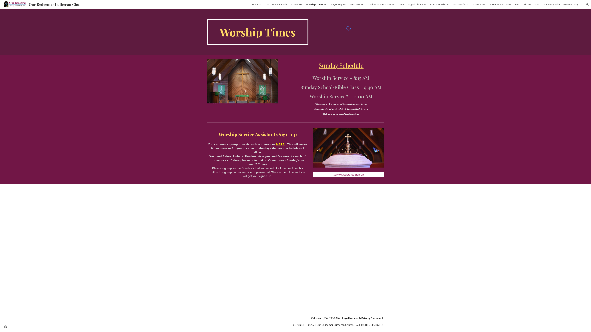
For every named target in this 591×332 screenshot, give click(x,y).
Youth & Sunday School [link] (379, 4)
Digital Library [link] (415, 4)
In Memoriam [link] (479, 4)
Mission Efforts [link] (460, 4)
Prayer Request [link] (338, 4)
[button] (587, 4)
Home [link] (255, 4)
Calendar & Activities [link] (500, 4)
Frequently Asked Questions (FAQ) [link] (561, 4)
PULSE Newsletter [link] (439, 4)
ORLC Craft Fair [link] (523, 4)
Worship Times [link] (314, 4)
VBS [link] (537, 4)
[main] (257, 32)
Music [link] (401, 4)
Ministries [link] (355, 4)
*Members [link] (296, 4)
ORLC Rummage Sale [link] (276, 4)
